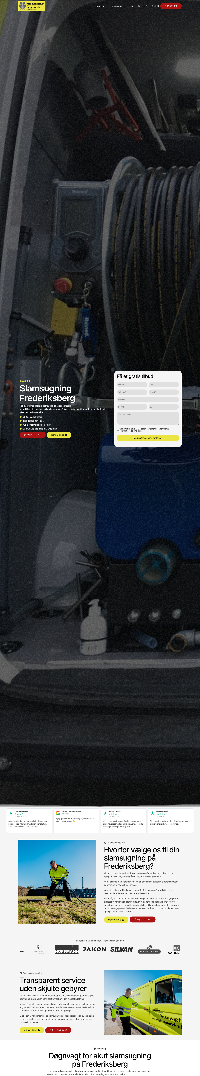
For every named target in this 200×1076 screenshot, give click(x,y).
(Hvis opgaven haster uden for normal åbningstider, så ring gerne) (144, 430)
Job (139, 6)
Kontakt (155, 6)
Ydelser (100, 6)
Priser (131, 6)
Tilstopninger (116, 6)
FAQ (146, 6)
